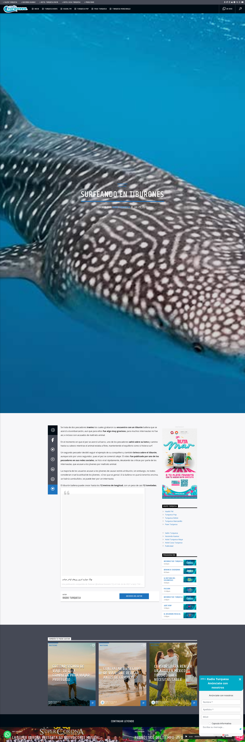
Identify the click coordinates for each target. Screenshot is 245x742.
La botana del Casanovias (169, 586)
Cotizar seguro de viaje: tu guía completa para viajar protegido (71, 680)
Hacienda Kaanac (29, 2)
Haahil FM (67, 8)
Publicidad (90, 2)
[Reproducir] (186, 736)
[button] (7, 734)
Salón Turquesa (10, 2)
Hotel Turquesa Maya (49, 2)
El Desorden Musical (172, 620)
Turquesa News (51, 8)
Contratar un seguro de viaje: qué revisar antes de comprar (122, 679)
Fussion (167, 595)
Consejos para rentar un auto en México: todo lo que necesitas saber (173, 680)
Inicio (37, 8)
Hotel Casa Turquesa (72, 2)
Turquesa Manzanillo (122, 8)
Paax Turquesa (100, 8)
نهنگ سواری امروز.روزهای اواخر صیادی (77, 586)
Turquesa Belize (171, 524)
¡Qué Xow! (168, 612)
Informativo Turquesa (173, 568)
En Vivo (229, 8)
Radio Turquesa (121, 210)
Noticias (122, 189)
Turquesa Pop (83, 8)
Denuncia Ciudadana (172, 576)
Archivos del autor (134, 602)
